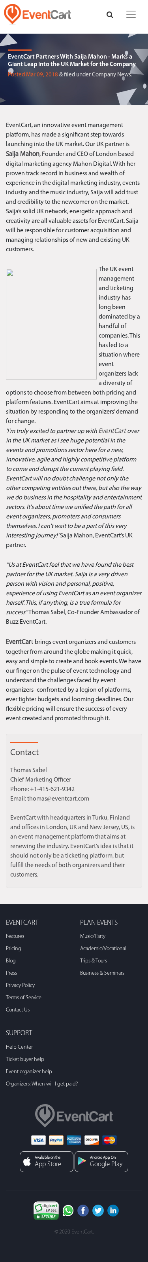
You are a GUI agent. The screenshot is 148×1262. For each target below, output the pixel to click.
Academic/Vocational (103, 949)
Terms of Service (23, 998)
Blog (11, 961)
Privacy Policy (20, 986)
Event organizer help (29, 1072)
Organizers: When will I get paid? (42, 1084)
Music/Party (92, 936)
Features (15, 936)
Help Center (19, 1047)
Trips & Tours (93, 961)
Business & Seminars (102, 973)
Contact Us (18, 1010)
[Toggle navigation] (131, 14)
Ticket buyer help (25, 1060)
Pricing (13, 949)
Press (11, 973)
